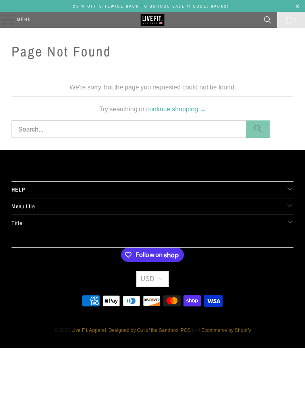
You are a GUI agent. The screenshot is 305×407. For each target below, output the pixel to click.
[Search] (267, 20)
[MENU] (4, 20)
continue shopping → (176, 109)
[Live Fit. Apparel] (152, 20)
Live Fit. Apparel (88, 330)
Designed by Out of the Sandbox (143, 330)
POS (186, 330)
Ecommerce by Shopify (226, 330)
